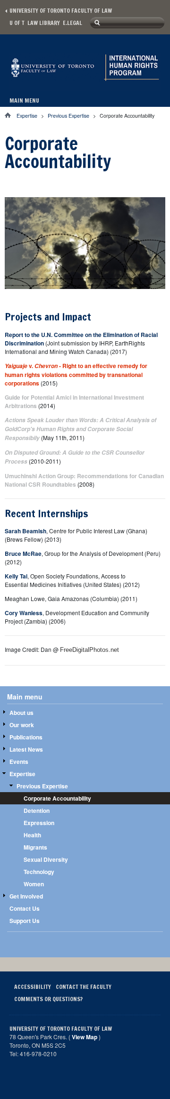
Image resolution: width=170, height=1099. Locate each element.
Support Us (24, 920)
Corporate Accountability (57, 798)
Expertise (27, 115)
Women (34, 884)
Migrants (35, 847)
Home (11, 115)
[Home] (85, 81)
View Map (84, 1037)
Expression (39, 822)
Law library (43, 23)
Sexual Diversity (46, 859)
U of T (17, 23)
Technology (39, 871)
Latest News (26, 749)
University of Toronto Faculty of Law (60, 11)
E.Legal (72, 23)
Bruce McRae (23, 553)
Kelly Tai (16, 576)
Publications (25, 737)
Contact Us (24, 908)
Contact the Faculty (83, 987)
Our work (21, 725)
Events (18, 761)
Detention (37, 810)
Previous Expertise (68, 115)
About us (21, 712)
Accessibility (32, 987)
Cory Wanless (23, 613)
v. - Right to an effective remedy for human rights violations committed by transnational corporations (76, 374)
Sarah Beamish (25, 531)
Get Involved (26, 896)
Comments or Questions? (48, 999)
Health (32, 835)
